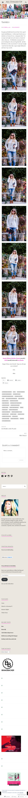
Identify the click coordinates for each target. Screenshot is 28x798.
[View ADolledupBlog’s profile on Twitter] (5, 476)
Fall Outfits (21, 398)
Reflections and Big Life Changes (9, 636)
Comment (21, 460)
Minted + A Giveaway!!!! (6, 606)
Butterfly (3, 629)
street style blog (6, 416)
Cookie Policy (21, 792)
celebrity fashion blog (7, 396)
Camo (2, 603)
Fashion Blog (5, 400)
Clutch (5, 360)
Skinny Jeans (13, 414)
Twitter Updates (7, 546)
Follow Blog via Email (8, 565)
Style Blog (15, 416)
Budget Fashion (20, 391)
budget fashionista (6, 394)
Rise (2, 626)
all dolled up (16, 27)
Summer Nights (5, 609)
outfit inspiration (14, 407)
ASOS (14, 391)
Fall (3, 398)
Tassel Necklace (14, 418)
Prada (21, 407)
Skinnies (9, 358)
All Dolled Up (14, 1)
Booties (22, 360)
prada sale (4, 409)
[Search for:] (14, 486)
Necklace (14, 358)
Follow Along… (6, 535)
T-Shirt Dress (4, 612)
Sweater (4, 358)
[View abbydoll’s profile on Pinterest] (12, 476)
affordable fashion (6, 391)
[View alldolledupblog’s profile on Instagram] (9, 476)
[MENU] (2, 2)
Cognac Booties (18, 396)
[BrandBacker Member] (7, 671)
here (19, 360)
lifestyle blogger (15, 405)
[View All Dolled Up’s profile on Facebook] (2, 476)
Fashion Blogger (14, 400)
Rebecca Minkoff (6, 411)
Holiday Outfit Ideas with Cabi (8, 639)
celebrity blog (16, 394)
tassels (22, 418)
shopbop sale (5, 414)
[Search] (24, 2)
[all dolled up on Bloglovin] (7, 558)
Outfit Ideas (5, 407)
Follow (4, 579)
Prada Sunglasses (13, 409)
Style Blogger (5, 418)
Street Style (21, 414)
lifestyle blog (5, 405)
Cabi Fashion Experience (7, 632)
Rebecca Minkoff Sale (17, 411)
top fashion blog (6, 420)
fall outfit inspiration (11, 398)
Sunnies (18, 358)
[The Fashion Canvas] (14, 785)
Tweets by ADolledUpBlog (7, 550)
